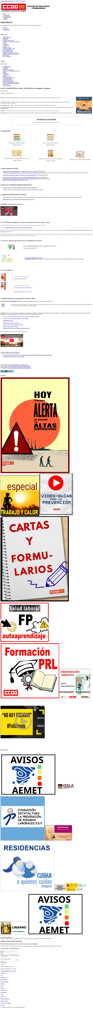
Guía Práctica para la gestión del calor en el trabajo (14, 171)
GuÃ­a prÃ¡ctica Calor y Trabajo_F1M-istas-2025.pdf (19, 365)
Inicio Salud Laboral (7, 37)
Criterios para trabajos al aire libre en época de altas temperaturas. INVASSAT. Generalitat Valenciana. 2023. (27, 355)
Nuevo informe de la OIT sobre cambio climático (14, 356)
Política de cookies (4, 1000)
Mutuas (4, 42)
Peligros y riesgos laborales (8, 40)
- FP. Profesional (6, 44)
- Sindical (5, 46)
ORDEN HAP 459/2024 (30, 259)
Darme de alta (3, 962)
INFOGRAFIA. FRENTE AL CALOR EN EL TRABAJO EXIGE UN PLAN (16, 328)
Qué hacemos (5, 38)
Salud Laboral (6, 14)
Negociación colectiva (7, 49)
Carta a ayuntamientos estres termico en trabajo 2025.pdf (19, 367)
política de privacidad (14, 954)
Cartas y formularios (7, 56)
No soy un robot (4, 956)
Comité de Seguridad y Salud (9, 48)
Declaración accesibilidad (6, 1003)
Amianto (5, 19)
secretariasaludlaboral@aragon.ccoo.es (8, 1)
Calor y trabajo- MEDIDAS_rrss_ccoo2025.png (18, 364)
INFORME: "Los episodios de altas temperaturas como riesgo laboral (15, 318)
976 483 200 (18, 1)
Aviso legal (3, 996)
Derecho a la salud (6, 47)
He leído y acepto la (10, 954)
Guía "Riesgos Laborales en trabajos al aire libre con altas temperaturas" (19, 175)
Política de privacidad (5, 998)
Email (2, 952)
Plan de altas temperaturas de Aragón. (33, 257)
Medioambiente (7, 15)
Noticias (4, 27)
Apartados (3, 61)
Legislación (5, 39)
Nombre (2, 951)
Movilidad (6, 18)
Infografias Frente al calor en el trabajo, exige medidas (13, 324)
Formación (5, 43)
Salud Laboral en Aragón (8, 51)
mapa (29, 248)
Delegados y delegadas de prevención (10, 52)
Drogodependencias (8, 16)
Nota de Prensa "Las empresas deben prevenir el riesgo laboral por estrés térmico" (21, 178)
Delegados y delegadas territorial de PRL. (11, 54)
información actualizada (33, 246)
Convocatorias (6, 28)
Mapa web (3, 1005)
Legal (2, 953)
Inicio (4, 13)
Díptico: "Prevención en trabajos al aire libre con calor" (15, 180)
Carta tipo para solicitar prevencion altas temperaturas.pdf (19, 368)
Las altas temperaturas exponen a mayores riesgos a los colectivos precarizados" (24, 316)
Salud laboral (6, 25)
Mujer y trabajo (6, 55)
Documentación (6, 29)
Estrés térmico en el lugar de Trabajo (20, 278)
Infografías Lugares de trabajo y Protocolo (10, 326)
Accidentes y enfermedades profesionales (11, 41)
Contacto (23, 1)
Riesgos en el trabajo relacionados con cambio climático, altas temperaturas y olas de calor (23, 172)
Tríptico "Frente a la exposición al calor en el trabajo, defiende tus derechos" (20, 177)
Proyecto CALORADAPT (11, 301)
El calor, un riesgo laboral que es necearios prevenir (23, 287)
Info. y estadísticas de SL (8, 50)
